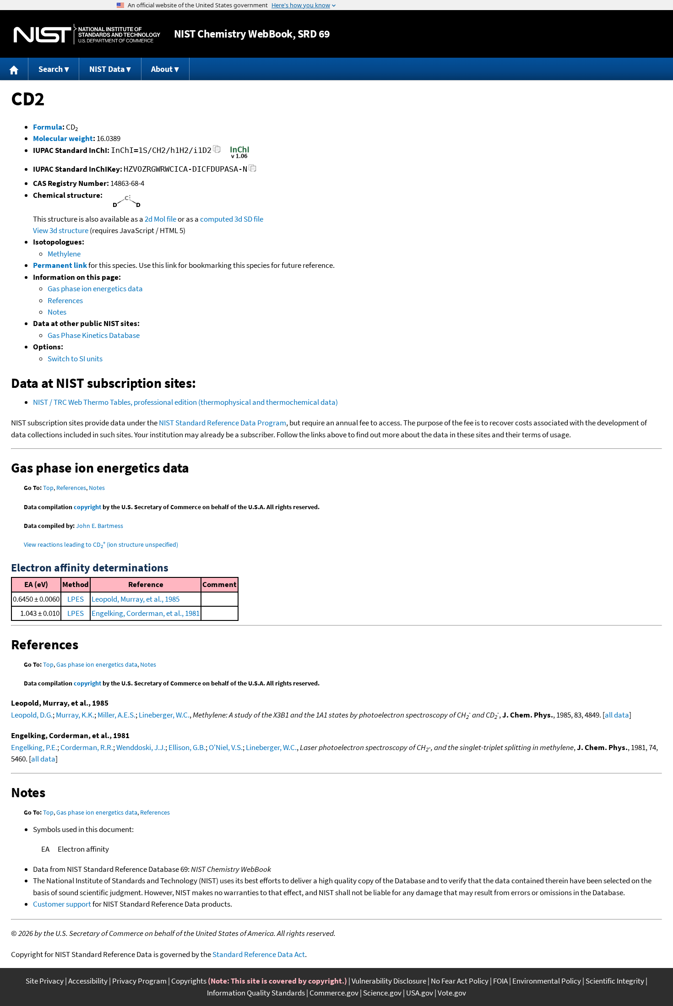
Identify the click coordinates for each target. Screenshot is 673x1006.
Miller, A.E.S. (117, 715)
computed (216, 219)
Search (50, 69)
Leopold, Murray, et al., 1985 (135, 599)
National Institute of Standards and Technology (87, 34)
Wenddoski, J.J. (140, 747)
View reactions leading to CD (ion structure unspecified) (101, 544)
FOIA (500, 981)
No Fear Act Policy (459, 981)
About (162, 69)
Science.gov (382, 993)
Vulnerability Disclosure (389, 981)
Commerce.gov (333, 993)
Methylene (64, 254)
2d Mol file (160, 219)
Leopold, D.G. (32, 715)
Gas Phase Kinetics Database (94, 335)
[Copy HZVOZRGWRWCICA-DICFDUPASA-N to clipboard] (252, 170)
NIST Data (107, 69)
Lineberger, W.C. (164, 715)
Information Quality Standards (256, 993)
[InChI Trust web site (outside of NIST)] (239, 157)
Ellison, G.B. (187, 747)
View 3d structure (60, 230)
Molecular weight (63, 138)
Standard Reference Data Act (258, 954)
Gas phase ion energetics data (95, 288)
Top (48, 488)
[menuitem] (14, 69)
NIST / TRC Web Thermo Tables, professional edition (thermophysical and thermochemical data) (185, 402)
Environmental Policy (546, 981)
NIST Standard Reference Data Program (222, 423)
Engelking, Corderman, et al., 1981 (146, 613)
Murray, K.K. (75, 715)
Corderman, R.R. (86, 747)
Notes (57, 312)
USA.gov (419, 993)
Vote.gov (452, 993)
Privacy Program (139, 981)
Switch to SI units (75, 358)
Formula (47, 127)
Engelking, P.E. (34, 747)
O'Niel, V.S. (226, 747)
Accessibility (88, 981)
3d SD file (248, 219)
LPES (75, 599)
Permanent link (60, 265)
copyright (87, 507)
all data (617, 715)
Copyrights (188, 981)
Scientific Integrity (615, 981)
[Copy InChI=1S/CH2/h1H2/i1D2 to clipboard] (217, 152)
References (65, 300)
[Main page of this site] (14, 69)
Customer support (62, 904)
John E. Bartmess (99, 526)
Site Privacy (45, 981)
